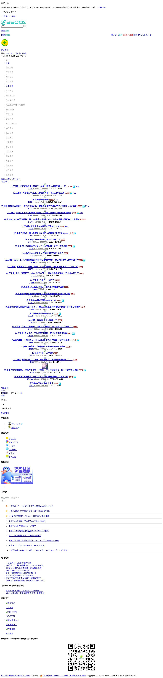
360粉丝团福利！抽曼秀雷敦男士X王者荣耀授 (25, 593)
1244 (32, 309)
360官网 (4, 16)
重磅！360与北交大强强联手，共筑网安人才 (24, 591)
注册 (7, 31)
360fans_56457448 (40, 208)
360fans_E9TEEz (40, 355)
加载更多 (5, 388)
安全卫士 (5, 50)
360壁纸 (12, 446)
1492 (36, 289)
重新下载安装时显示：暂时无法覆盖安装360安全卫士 (45, 233)
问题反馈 (9, 68)
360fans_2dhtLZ (41, 309)
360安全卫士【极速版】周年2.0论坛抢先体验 (24, 565)
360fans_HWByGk (40, 202)
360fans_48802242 (40, 349)
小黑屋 (20, 676)
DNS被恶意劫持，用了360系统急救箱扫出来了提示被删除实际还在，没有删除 (46, 219)
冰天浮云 (41, 276)
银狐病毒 (45, 200)
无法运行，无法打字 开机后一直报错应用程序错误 (46, 333)
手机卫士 (12, 457)
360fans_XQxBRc (41, 296)
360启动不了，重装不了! (47, 320)
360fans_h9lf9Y (40, 322)
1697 (31, 336)
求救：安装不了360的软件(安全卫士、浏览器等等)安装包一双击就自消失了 (47, 273)
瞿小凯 (18, 53)
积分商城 (13, 676)
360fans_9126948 (41, 303)
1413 (31, 349)
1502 (31, 303)
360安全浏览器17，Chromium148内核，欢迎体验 (29, 516)
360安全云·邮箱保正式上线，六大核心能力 (24, 568)
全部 (8, 63)
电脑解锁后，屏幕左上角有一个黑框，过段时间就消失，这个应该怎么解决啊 (45, 370)
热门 (13, 179)
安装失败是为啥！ (45, 313)
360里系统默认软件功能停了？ (47, 239)
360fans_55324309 (40, 189)
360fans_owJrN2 (41, 329)
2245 (35, 276)
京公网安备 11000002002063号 (55, 676)
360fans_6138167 (40, 235)
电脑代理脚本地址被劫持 (45, 300)
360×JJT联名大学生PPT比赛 (17, 570)
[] (15, 186)
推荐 (113, 35)
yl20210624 (40, 262)
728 (32, 249)
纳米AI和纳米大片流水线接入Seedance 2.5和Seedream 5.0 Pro (34, 541)
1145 (31, 342)
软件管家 (9, 82)
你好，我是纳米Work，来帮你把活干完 (25, 536)
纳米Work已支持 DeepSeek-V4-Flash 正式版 (26, 545)
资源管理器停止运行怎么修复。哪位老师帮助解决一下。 (44, 186)
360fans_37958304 (40, 336)
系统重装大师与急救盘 (15, 105)
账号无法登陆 (47, 353)
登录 (3, 31)
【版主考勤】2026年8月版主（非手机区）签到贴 (29, 511)
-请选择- (4, 182)
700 (34, 262)
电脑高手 (9, 133)
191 (31, 202)
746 (31, 215)
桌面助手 (9, 175)
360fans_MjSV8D (41, 269)
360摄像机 (13, 450)
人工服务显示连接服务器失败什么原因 (47, 253)
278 (31, 208)
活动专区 (9, 152)
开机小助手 (10, 96)
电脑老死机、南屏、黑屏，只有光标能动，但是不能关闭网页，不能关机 (47, 267)
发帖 (3, 396)
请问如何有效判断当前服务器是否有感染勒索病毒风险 (47, 294)
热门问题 (9, 128)
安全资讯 (9, 147)
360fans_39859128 (40, 215)
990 (33, 372)
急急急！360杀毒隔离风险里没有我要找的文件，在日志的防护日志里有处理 (46, 260)
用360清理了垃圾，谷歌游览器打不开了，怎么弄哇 (45, 246)
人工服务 (9, 86)
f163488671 (10, 616)
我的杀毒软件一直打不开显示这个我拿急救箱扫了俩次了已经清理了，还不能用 (43, 206)
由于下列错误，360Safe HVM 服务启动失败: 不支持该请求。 (45, 340)
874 (31, 242)
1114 (32, 296)
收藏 (5, 35)
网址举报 (9, 156)
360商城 (12, 16)
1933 (32, 222)
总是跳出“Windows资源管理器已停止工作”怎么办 (44, 193)
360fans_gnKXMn (40, 195)
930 (32, 322)
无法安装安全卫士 (45, 383)
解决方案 (9, 119)
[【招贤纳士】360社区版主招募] (17, 483)
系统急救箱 (10, 100)
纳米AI (11, 453)
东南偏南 (9, 634)
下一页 (19, 393)
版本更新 (9, 142)
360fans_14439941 (40, 242)
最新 (3, 179)
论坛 (117, 35)
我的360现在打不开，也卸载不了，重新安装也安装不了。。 (47, 360)
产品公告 (9, 114)
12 (28, 379)
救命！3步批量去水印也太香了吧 (19, 575)
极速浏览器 (13, 442)
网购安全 (9, 77)
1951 (32, 329)
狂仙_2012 (10, 53)
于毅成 (41, 289)
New (77, 186)
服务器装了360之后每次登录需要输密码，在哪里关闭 (45, 377)
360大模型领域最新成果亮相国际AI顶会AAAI (25, 581)
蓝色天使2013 (11, 625)
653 (31, 229)
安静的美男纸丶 (40, 222)
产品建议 (9, 72)
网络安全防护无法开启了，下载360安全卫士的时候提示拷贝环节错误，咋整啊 (47, 307)
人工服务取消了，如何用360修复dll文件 (47, 287)
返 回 (3, 390)
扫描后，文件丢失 (47, 280)
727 (31, 355)
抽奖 (7, 413)
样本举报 (9, 166)
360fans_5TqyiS (40, 283)
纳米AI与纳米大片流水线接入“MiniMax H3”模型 (29, 531)
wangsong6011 (41, 372)
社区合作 (5, 676)
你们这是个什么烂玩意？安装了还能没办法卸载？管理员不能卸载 (43, 213)
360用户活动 (138, 35)
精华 (18, 179)
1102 (32, 362)
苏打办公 (9, 91)
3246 (31, 379)
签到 (3, 413)
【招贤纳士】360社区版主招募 (19, 563)
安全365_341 (40, 256)
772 (31, 235)
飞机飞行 (9, 608)
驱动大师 (9, 138)
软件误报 (9, 170)
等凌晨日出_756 (40, 249)
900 (32, 283)
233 (31, 195)
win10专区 (10, 110)
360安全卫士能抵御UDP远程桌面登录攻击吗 (46, 346)
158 (31, 189)
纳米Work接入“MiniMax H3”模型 (22, 526)
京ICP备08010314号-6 (77, 676)
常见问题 (147, 35)
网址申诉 (9, 161)
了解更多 (102, 7)
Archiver (26, 676)
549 (33, 256)
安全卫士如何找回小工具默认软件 (45, 226)
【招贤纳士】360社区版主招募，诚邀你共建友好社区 (31, 506)
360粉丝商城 (128, 35)
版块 (121, 35)
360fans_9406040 (41, 386)
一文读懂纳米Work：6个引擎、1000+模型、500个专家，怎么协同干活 (38, 550)
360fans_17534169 (41, 379)
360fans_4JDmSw (41, 316)
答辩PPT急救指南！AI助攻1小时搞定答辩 (23, 578)
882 (32, 386)
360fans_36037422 (40, 342)
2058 (31, 269)
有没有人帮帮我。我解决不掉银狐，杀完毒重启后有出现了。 (47, 327)
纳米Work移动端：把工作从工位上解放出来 (27, 521)
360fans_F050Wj (40, 229)
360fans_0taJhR (40, 362)
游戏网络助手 (11, 124)
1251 (31, 316)
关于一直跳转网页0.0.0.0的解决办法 (21, 573)
